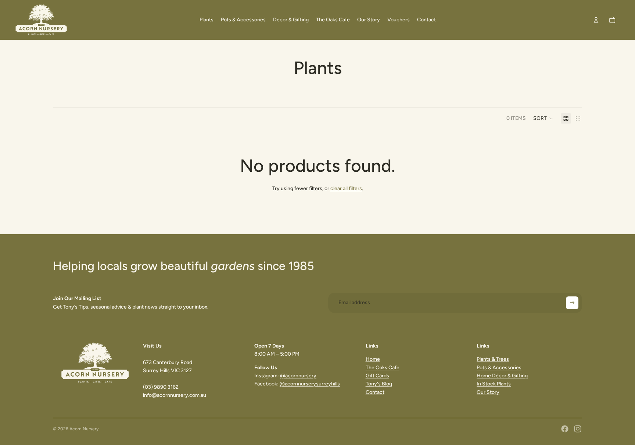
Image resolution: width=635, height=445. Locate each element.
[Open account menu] (596, 20)
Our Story (488, 392)
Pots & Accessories (499, 367)
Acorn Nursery (83, 428)
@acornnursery (298, 376)
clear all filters (346, 188)
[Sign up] (572, 302)
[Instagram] (577, 428)
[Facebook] (564, 428)
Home (373, 359)
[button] (543, 118)
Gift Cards (377, 376)
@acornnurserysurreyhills (310, 384)
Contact (375, 392)
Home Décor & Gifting (502, 376)
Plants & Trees (493, 359)
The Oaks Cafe (382, 367)
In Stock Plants (494, 384)
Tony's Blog (379, 384)
